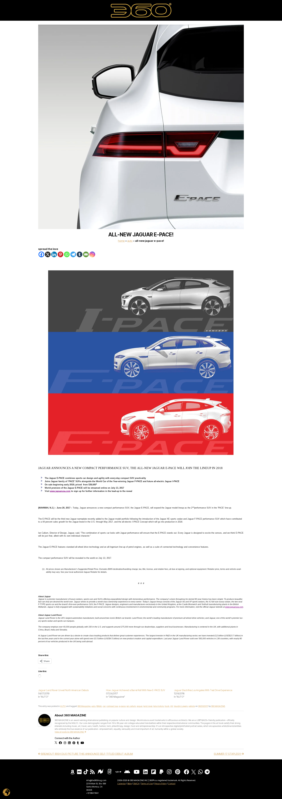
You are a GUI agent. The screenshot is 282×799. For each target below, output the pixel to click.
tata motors (158, 706)
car (104, 706)
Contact (171, 783)
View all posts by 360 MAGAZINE (69, 732)
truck (167, 706)
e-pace (122, 706)
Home (121, 240)
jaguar (139, 706)
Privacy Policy (160, 783)
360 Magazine (84, 706)
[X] (48, 254)
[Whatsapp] (67, 254)
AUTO (130, 240)
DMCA (136, 783)
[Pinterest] (60, 254)
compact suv (112, 706)
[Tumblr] (79, 254)
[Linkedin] (54, 254)
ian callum (131, 706)
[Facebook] (41, 254)
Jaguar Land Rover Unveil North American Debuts (63, 690)
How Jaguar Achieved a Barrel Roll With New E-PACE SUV (135, 690)
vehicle (191, 706)
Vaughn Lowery (181, 706)
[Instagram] (92, 254)
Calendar (121, 783)
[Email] (86, 254)
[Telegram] (73, 254)
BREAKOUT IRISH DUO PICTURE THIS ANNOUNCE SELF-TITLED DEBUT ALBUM (86, 753)
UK (171, 706)
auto (93, 706)
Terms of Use (147, 783)
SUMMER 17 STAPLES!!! (228, 753)
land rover (147, 706)
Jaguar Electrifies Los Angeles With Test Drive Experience (203, 690)
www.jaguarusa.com (60, 491)
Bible (129, 783)
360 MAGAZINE (218, 706)
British (99, 706)
